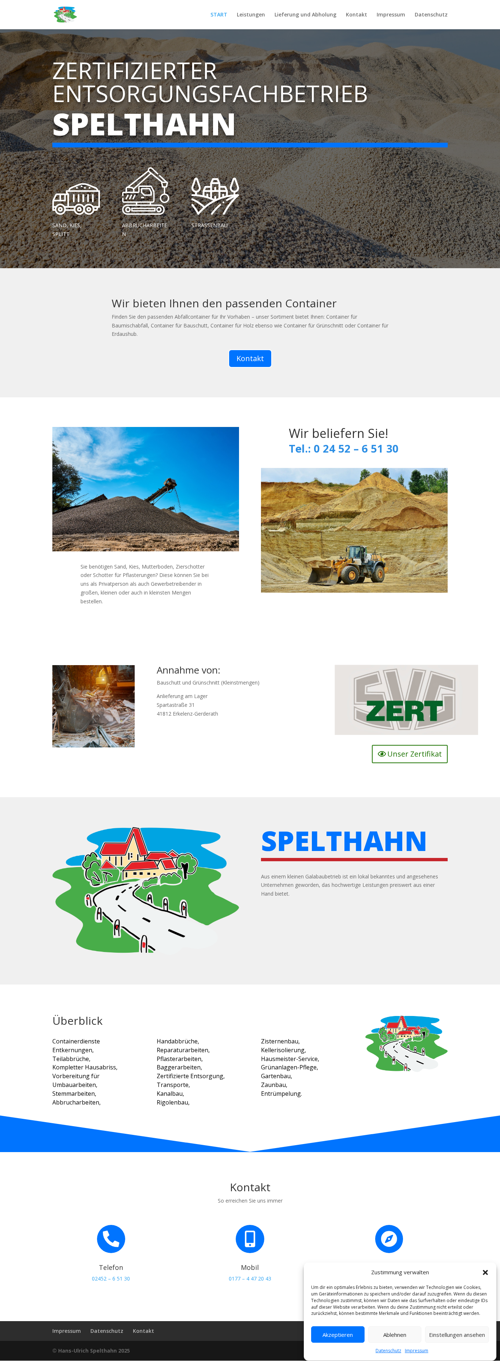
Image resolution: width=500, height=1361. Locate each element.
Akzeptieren (337, 1334)
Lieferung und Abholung (305, 15)
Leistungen (251, 15)
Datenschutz (388, 1351)
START (218, 15)
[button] (485, 1272)
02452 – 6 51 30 (111, 1278)
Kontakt (356, 15)
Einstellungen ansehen (457, 1334)
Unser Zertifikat (414, 754)
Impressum (416, 1351)
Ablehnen (394, 1334)
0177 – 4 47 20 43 (250, 1278)
